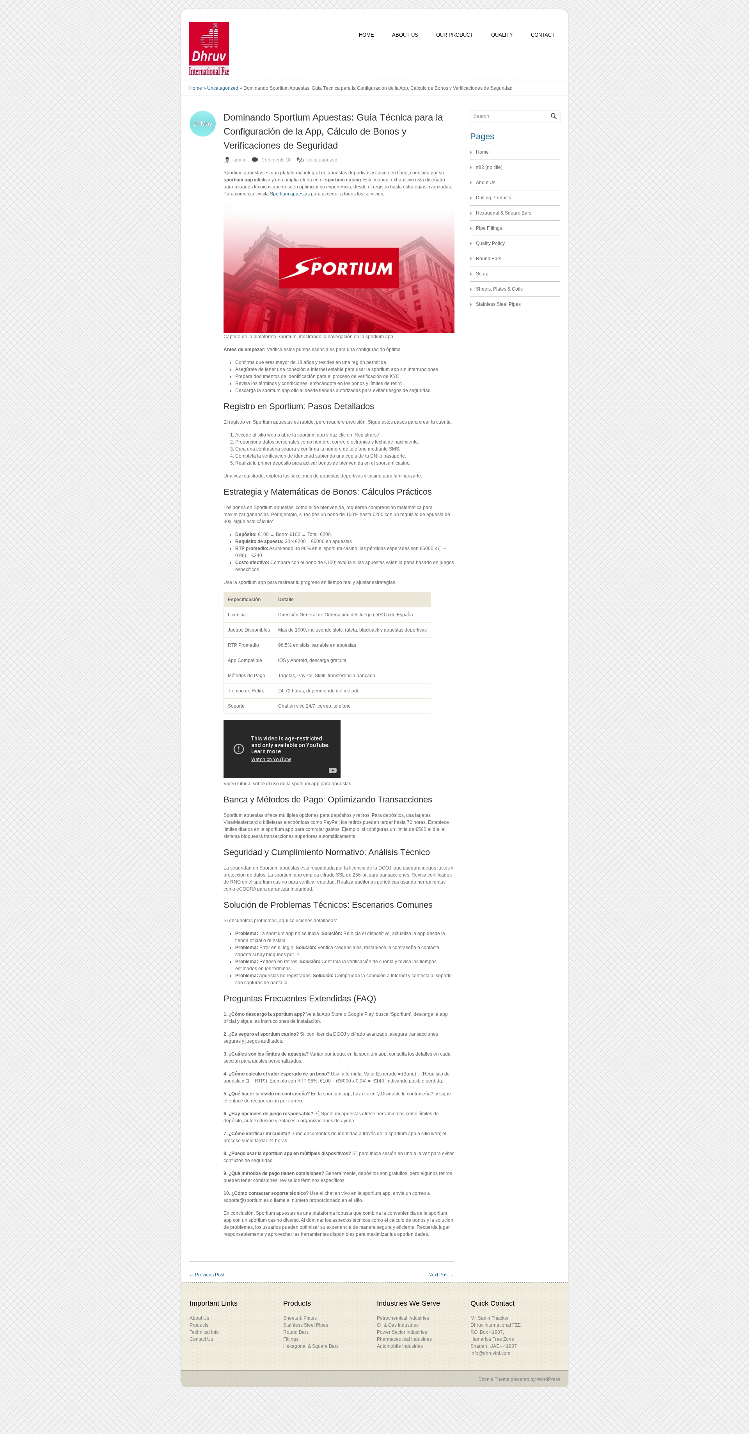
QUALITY (502, 35)
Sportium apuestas (290, 194)
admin (240, 160)
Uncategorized (222, 88)
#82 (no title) (489, 167)
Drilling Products (493, 198)
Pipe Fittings (489, 228)
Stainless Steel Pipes (498, 304)
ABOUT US (405, 35)
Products (199, 1325)
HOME (366, 35)
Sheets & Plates (300, 1318)
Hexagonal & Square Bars (503, 213)
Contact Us (201, 1339)
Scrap (482, 274)
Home (195, 88)
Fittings (290, 1339)
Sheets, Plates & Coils (499, 289)
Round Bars (488, 258)
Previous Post (206, 1275)
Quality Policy (490, 243)
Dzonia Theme (493, 1379)
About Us (485, 182)
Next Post (441, 1275)
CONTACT (543, 35)
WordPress (548, 1379)
